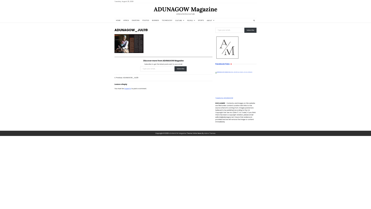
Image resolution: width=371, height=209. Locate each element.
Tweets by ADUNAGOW (224, 98)
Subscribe (180, 69)
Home (118, 20)
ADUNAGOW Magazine (185, 9)
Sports (201, 20)
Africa (126, 20)
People (190, 20)
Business (155, 20)
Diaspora (136, 20)
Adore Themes (209, 133)
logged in (127, 88)
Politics (145, 20)
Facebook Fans (222, 64)
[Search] (254, 20)
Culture (178, 20)
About (209, 20)
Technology (167, 20)
